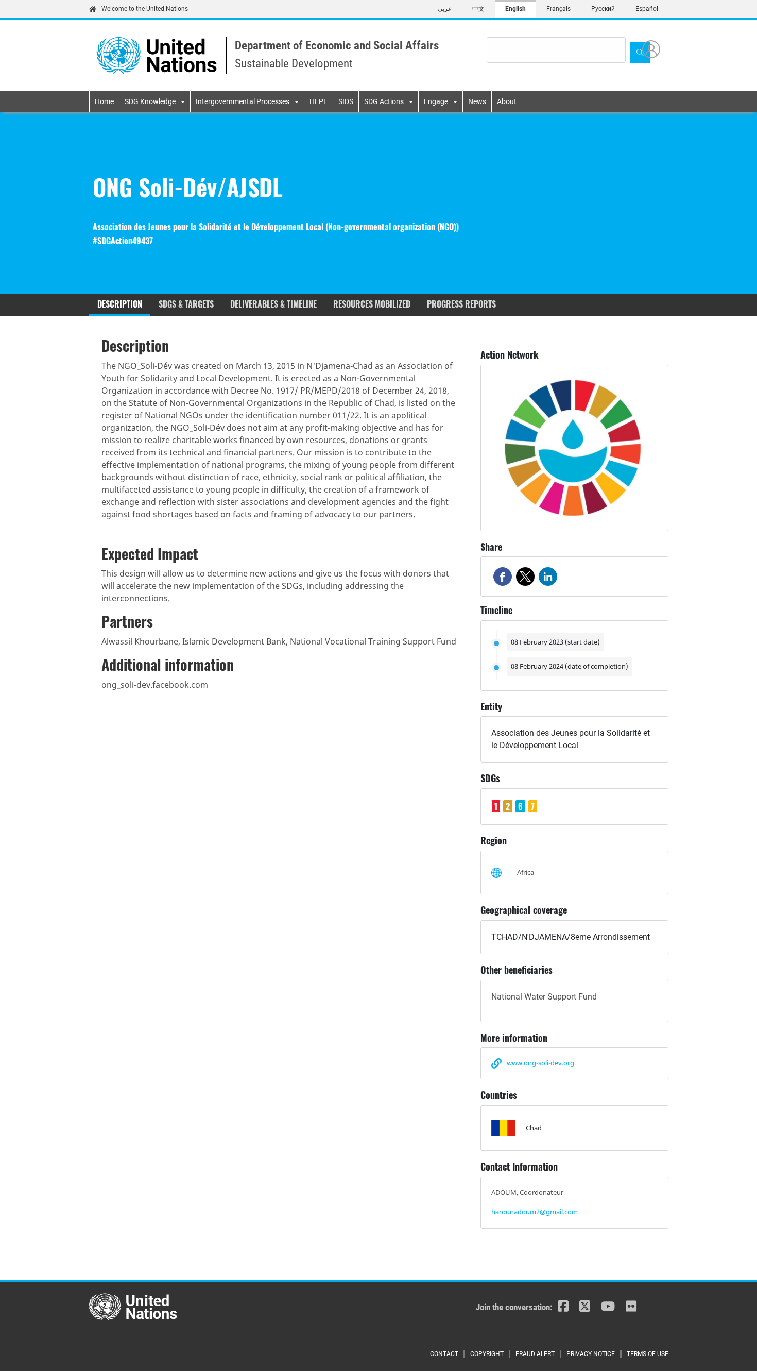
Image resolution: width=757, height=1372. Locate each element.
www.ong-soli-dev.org (540, 1063)
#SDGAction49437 (123, 241)
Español (646, 8)
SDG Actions (384, 101)
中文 (478, 8)
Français (558, 8)
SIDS (345, 101)
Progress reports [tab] (461, 304)
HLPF (318, 101)
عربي (445, 8)
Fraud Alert (535, 1354)
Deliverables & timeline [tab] (273, 304)
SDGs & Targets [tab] (186, 304)
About (507, 101)
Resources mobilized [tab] (371, 304)
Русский (603, 8)
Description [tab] (119, 304)
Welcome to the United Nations (144, 8)
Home (104, 101)
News (477, 101)
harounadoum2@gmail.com (534, 1211)
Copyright (487, 1354)
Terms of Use (647, 1354)
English (515, 8)
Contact (444, 1354)
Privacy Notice (590, 1354)
